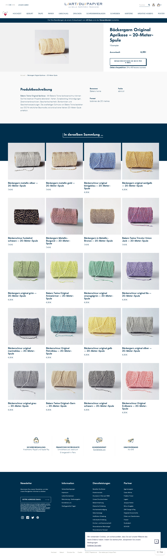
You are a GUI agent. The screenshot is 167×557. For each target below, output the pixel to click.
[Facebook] (28, 518)
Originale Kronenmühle (131, 513)
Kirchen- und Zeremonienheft (102, 523)
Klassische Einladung (99, 506)
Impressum (65, 492)
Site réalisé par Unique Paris (107, 552)
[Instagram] (22, 518)
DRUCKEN (77, 14)
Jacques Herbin (128, 503)
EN (14, 5)
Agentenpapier (128, 489)
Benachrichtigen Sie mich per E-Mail (128, 61)
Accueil (22, 75)
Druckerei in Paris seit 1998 (101, 496)
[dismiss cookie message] (156, 541)
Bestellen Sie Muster (99, 489)
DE (10, 5)
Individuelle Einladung (99, 520)
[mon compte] (153, 5)
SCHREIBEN (115, 14)
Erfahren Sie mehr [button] (94, 546)
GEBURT (29, 14)
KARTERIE (129, 14)
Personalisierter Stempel (100, 530)
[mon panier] (158, 5)
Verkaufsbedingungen (68, 489)
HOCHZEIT (17, 14)
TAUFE (40, 14)
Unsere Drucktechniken (100, 499)
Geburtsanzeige (97, 513)
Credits (80, 552)
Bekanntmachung (98, 503)
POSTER (161, 14)
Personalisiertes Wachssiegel (101, 526)
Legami (126, 499)
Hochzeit (54, 552)
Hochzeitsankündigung (100, 509)
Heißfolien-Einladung (99, 516)
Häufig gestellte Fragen (69, 506)
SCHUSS (126, 526)
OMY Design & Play (130, 509)
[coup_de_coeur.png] (5, 13)
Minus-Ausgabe (128, 506)
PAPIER (51, 14)
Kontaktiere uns (99, 450)
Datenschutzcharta (40, 511)
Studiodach (127, 523)
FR (7, 5)
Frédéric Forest (128, 496)
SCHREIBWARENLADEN (95, 14)
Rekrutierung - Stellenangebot (71, 499)
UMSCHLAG (63, 14)
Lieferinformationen (68, 496)
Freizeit (126, 520)
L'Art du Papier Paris (83, 5)
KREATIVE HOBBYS (145, 14)
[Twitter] (33, 518)
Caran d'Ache (128, 492)
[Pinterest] (38, 518)
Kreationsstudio (97, 492)
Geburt (62, 552)
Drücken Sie (71, 552)
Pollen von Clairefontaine (132, 516)
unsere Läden (23, 5)
